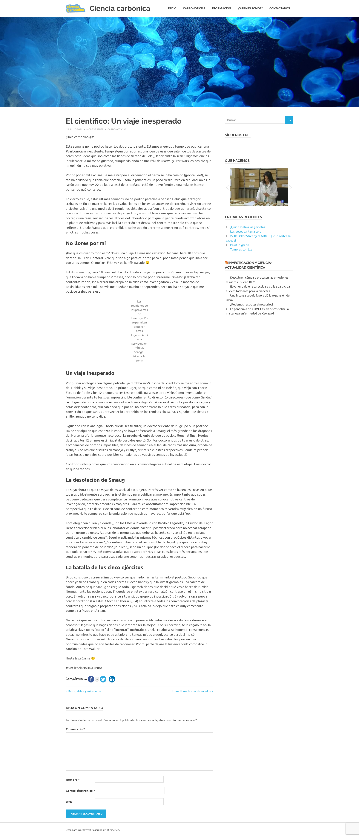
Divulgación (221, 8)
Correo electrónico (80, 790)
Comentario (75, 729)
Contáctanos (279, 8)
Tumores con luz (241, 249)
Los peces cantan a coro (245, 231)
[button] (227, 187)
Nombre (73, 779)
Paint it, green (239, 245)
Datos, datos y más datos (84, 691)
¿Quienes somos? (250, 8)
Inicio (172, 8)
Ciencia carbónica (120, 8)
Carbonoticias (194, 8)
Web (69, 802)
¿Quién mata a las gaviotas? (248, 227)
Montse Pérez (94, 129)
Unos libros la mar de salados (191, 691)
